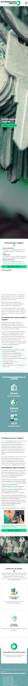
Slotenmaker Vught (7, 679)
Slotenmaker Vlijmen (8, 680)
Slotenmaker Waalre (8, 678)
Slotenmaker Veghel (8, 683)
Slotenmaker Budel (7, 677)
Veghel (3, 441)
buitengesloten (14, 296)
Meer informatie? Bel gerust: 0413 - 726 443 (13, 508)
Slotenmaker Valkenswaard (9, 684)
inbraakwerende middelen (11, 487)
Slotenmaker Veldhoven (9, 682)
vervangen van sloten (9, 483)
